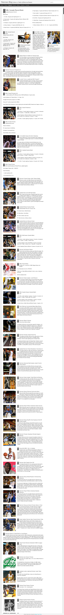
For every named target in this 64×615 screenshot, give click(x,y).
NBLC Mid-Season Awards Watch (26, 235)
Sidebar (18, 5)
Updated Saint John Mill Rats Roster (27, 192)
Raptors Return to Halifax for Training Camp (29, 55)
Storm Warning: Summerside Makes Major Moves (30, 306)
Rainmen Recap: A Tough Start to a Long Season (16, 533)
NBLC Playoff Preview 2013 (11, 93)
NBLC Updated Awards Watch (26, 150)
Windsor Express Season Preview (27, 599)
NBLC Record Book (23, 263)
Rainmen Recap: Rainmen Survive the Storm (29, 391)
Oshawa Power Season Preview (26, 585)
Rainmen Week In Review (25, 320)
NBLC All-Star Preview (10, 121)
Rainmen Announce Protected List (13, 69)
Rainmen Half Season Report (25, 249)
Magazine (10, 5)
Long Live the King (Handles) (54, 45)
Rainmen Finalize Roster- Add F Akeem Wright (29, 178)
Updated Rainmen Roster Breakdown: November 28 (31, 349)
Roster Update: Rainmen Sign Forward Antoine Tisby (31, 519)
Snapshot (22, 5)
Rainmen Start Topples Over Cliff (26, 462)
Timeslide (27, 5)
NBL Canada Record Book (14, 10)
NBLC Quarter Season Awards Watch (27, 292)
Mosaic (14, 5)
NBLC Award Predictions (24, 107)
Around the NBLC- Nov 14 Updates (27, 448)
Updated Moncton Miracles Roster (26, 221)
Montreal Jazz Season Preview (26, 557)
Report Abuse (39, 614)
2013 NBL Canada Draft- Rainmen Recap (40, 32)
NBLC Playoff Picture (10, 164)
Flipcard (6, 5)
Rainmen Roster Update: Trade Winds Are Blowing (30, 377)
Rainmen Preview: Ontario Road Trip (27, 334)
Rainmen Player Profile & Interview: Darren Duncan (30, 405)
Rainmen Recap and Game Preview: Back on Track (30, 505)
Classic (2, 5)
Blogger (36, 614)
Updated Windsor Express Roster (26, 207)
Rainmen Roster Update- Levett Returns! (28, 278)
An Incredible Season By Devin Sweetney (28, 136)
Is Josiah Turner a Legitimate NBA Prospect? (29, 79)
